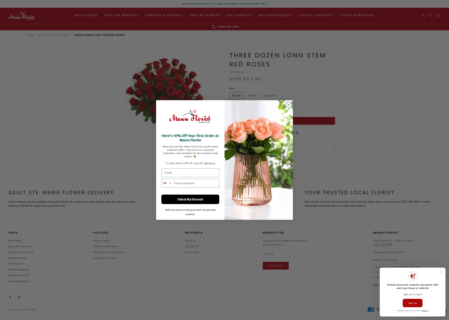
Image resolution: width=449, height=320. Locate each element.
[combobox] (167, 183)
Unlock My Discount (190, 199)
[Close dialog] (288, 105)
